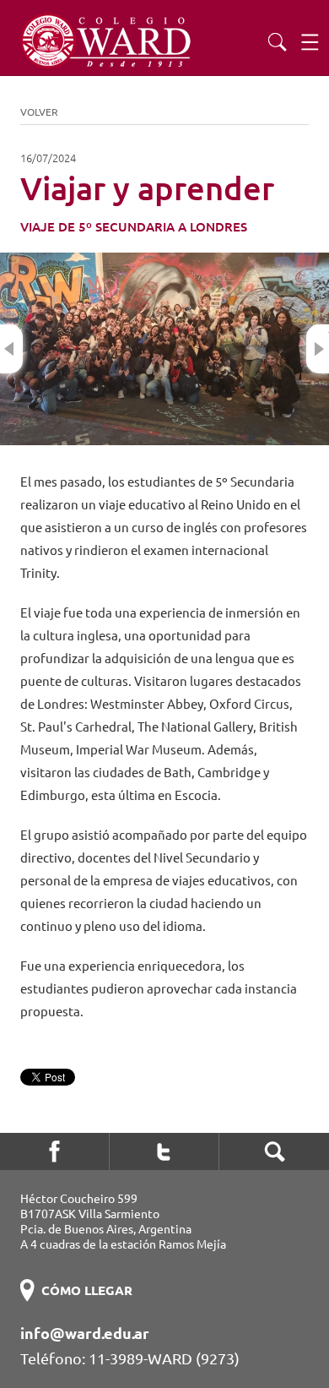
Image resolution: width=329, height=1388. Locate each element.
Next (317, 348)
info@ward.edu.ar (84, 1333)
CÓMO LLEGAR (86, 1290)
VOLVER (39, 111)
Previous (11, 348)
